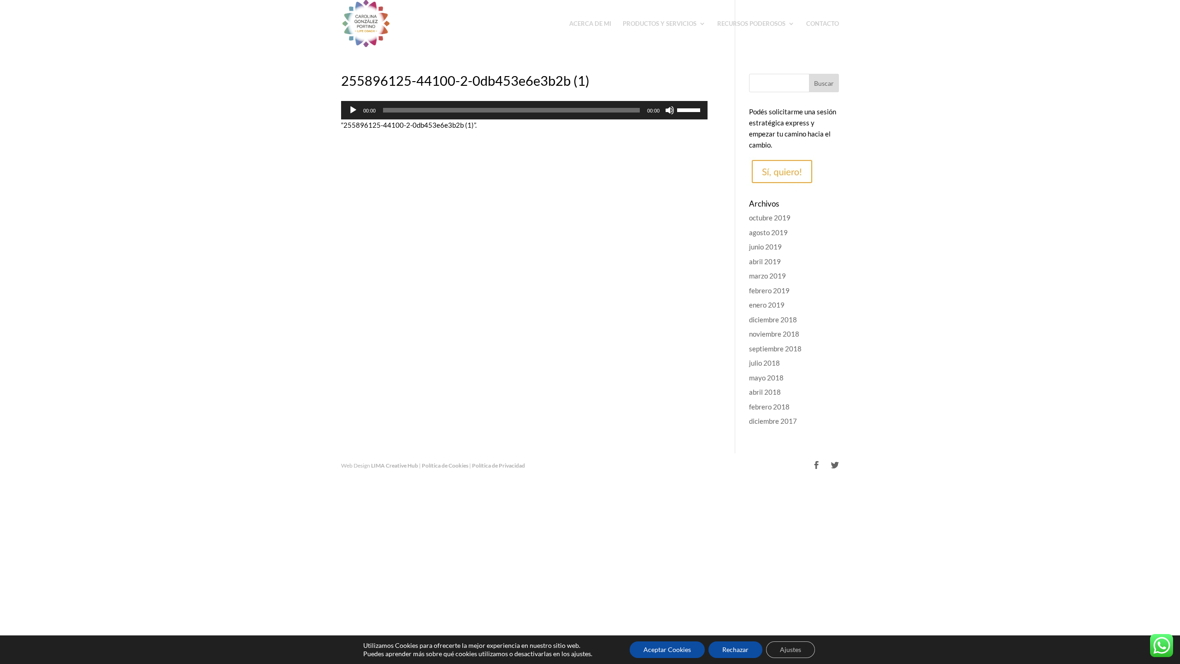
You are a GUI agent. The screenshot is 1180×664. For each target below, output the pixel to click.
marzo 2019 (767, 276)
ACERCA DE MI (590, 23)
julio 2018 (764, 363)
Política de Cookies (445, 465)
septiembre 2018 (775, 348)
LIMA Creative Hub (394, 465)
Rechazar (735, 649)
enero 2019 (767, 305)
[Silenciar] (669, 110)
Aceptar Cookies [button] (667, 649)
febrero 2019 (769, 290)
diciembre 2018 (773, 319)
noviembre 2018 (774, 334)
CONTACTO (822, 23)
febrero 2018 (769, 407)
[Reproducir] (353, 110)
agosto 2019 (768, 232)
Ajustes (790, 649)
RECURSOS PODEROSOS (751, 23)
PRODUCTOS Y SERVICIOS (659, 23)
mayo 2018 (766, 378)
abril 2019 (765, 261)
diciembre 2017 (773, 421)
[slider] (690, 109)
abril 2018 (765, 392)
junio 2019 (765, 247)
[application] (524, 110)
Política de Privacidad (498, 465)
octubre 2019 (770, 217)
